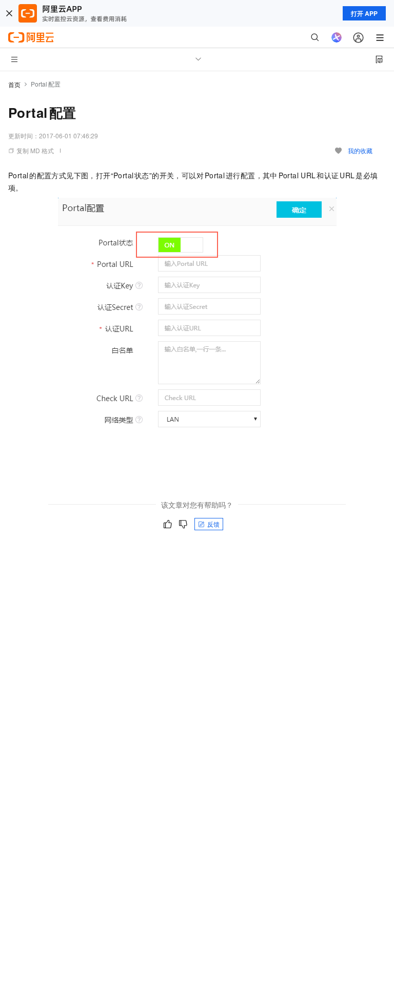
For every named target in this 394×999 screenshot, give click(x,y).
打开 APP (364, 13)
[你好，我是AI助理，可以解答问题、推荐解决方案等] (336, 37)
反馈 (213, 523)
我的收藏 (360, 150)
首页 (14, 84)
